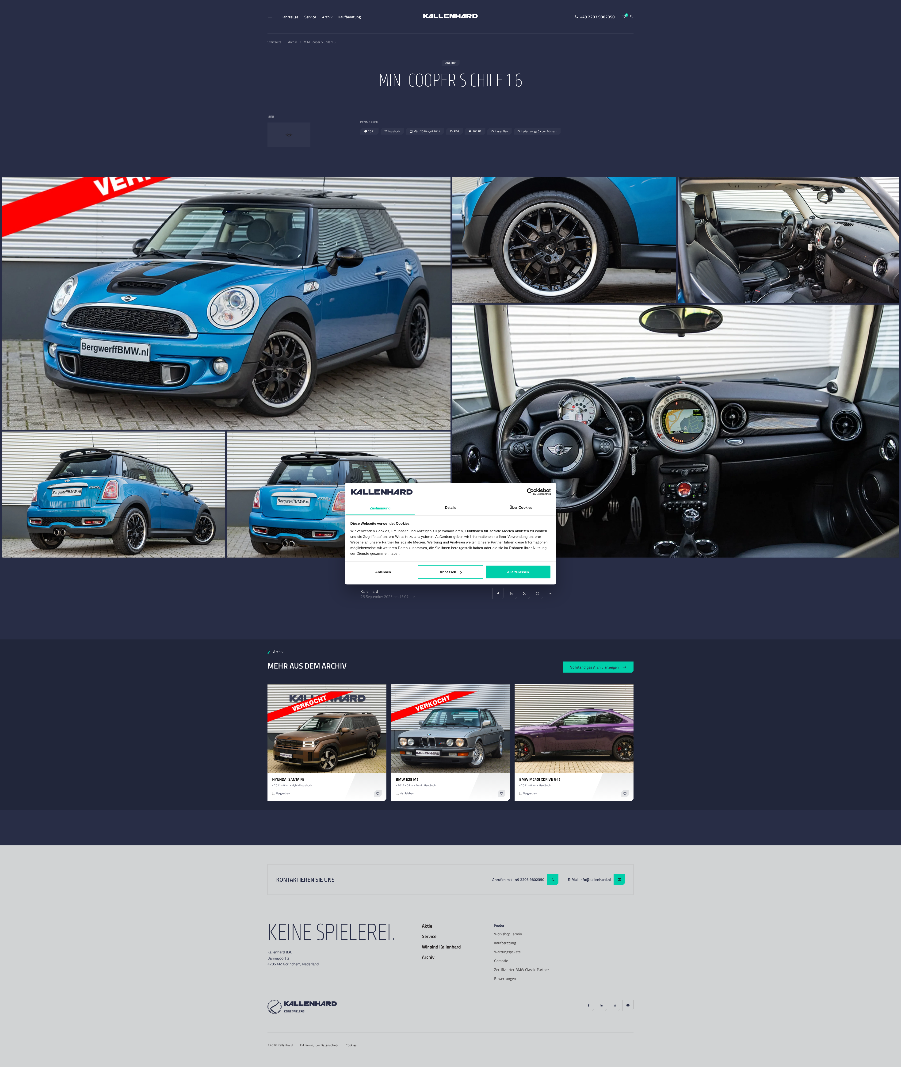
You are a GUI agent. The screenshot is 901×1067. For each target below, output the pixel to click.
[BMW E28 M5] (450, 728)
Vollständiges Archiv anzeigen (594, 667)
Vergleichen (283, 793)
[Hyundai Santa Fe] (326, 728)
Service (429, 936)
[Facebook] (498, 593)
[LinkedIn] (511, 593)
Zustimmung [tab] (380, 508)
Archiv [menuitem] (327, 16)
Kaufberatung (505, 942)
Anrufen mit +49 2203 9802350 (518, 879)
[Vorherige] (274, 728)
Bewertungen (505, 978)
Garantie (501, 960)
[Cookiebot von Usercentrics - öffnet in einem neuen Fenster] (530, 491)
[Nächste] (380, 728)
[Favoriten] (624, 16)
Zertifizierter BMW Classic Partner (521, 969)
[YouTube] (628, 1005)
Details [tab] (450, 507)
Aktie (427, 926)
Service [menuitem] (310, 16)
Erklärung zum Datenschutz (319, 1045)
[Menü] (269, 17)
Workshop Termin (508, 934)
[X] (524, 593)
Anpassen (448, 572)
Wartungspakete (507, 951)
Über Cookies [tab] (521, 507)
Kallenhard (285, 1045)
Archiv (292, 42)
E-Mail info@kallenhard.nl (589, 879)
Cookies (351, 1045)
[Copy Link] (550, 593)
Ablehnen (383, 572)
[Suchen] (632, 16)
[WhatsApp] (537, 593)
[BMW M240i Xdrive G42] (574, 728)
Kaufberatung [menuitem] (349, 16)
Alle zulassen (518, 572)
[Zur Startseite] (450, 17)
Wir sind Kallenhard (441, 947)
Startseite (274, 42)
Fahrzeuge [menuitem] (290, 16)
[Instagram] (614, 1005)
